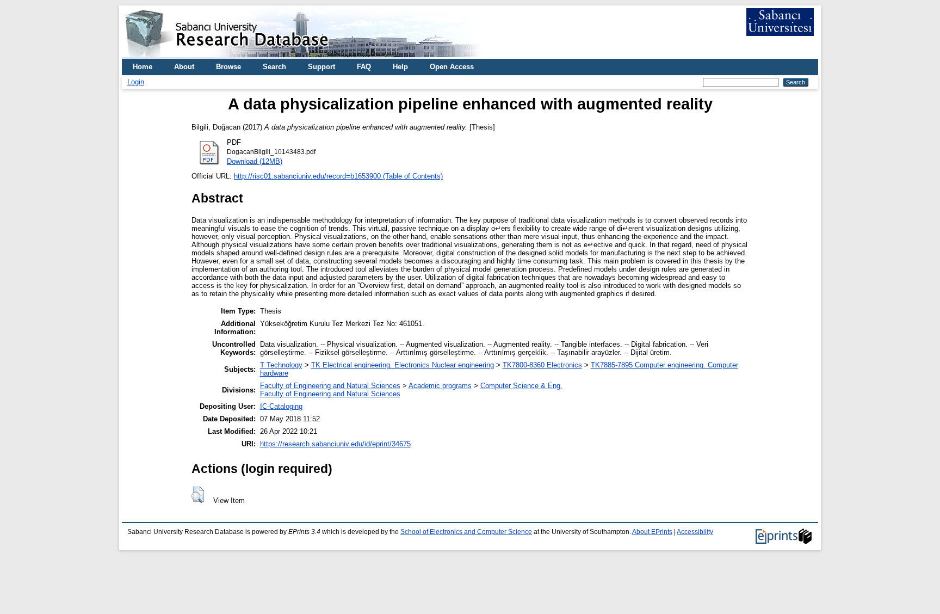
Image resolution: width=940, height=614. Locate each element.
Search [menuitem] (274, 67)
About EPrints (652, 532)
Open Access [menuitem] (452, 67)
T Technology (281, 365)
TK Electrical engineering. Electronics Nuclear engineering (402, 365)
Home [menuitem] (142, 67)
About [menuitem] (184, 67)
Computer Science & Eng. (521, 386)
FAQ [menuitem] (364, 67)
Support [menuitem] (321, 67)
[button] (197, 495)
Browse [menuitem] (228, 67)
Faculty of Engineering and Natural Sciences (330, 386)
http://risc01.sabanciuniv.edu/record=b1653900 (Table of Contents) (338, 176)
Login (135, 82)
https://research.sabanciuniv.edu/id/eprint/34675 (335, 444)
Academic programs (440, 386)
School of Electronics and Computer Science (466, 532)
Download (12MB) (254, 161)
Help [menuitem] (400, 67)
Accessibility (695, 532)
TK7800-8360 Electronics (542, 365)
